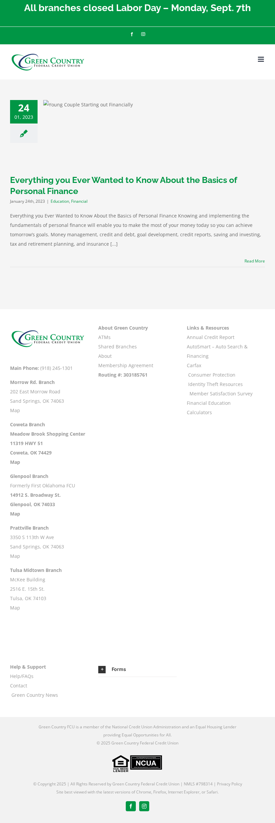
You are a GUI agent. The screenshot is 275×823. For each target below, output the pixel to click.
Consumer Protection (211, 375)
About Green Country (123, 328)
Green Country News (34, 695)
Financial (79, 201)
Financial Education (209, 403)
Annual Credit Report (210, 337)
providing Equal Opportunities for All (137, 735)
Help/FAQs (22, 676)
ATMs (104, 337)
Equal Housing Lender (216, 727)
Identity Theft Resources (215, 384)
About (105, 356)
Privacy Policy (229, 784)
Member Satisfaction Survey (221, 393)
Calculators (199, 412)
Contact (18, 685)
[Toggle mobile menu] (261, 59)
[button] (137, 669)
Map (15, 410)
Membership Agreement (125, 365)
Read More (254, 261)
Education (60, 201)
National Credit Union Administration (146, 727)
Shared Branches (117, 346)
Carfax (194, 365)
